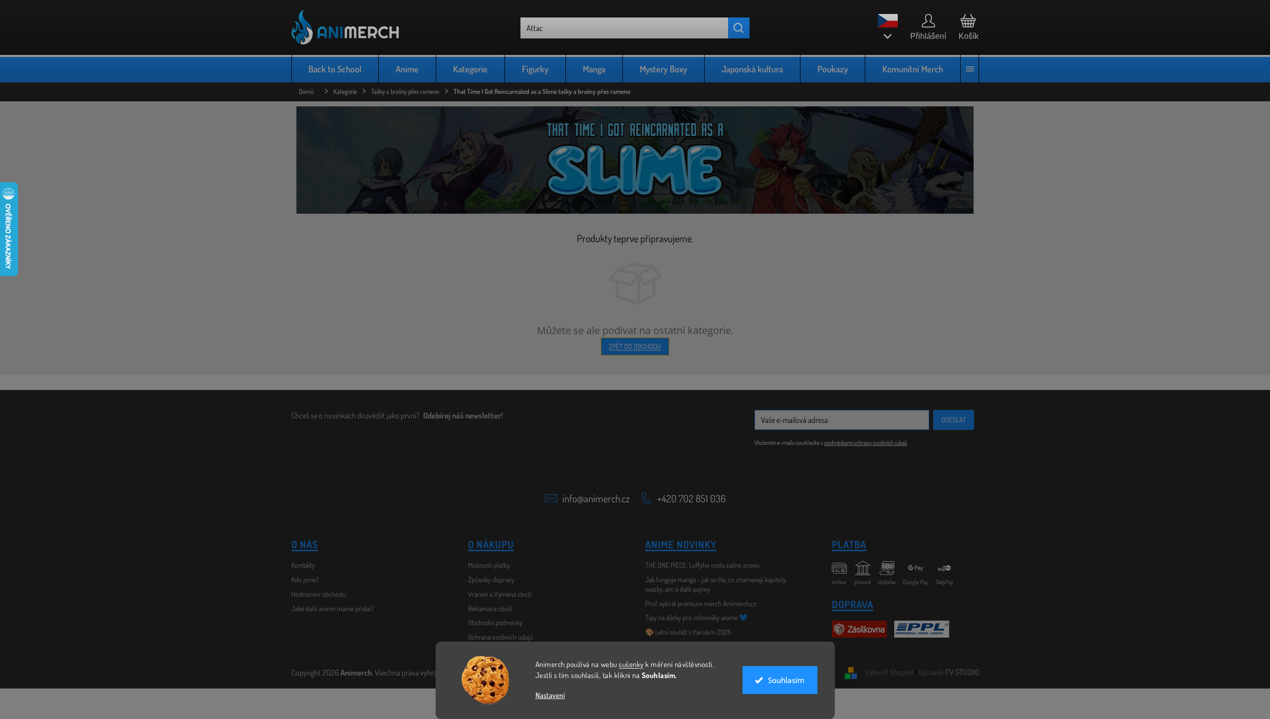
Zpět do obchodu (635, 346)
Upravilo (949, 672)
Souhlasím (786, 680)
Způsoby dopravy (491, 579)
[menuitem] (335, 68)
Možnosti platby (489, 565)
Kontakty (303, 565)
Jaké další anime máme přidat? (332, 608)
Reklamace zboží (490, 608)
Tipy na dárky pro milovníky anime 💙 (696, 617)
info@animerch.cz (596, 498)
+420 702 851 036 (691, 498)
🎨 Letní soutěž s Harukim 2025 (688, 632)
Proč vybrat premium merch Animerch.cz (701, 603)
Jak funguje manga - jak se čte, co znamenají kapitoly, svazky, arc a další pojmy (716, 584)
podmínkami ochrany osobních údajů (865, 442)
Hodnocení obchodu (318, 594)
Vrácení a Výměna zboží (500, 594)
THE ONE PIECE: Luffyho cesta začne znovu (702, 565)
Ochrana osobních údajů (500, 637)
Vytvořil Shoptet (889, 672)
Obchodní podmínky (495, 622)
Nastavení (550, 695)
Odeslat (953, 419)
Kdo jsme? (305, 579)
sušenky (631, 664)
